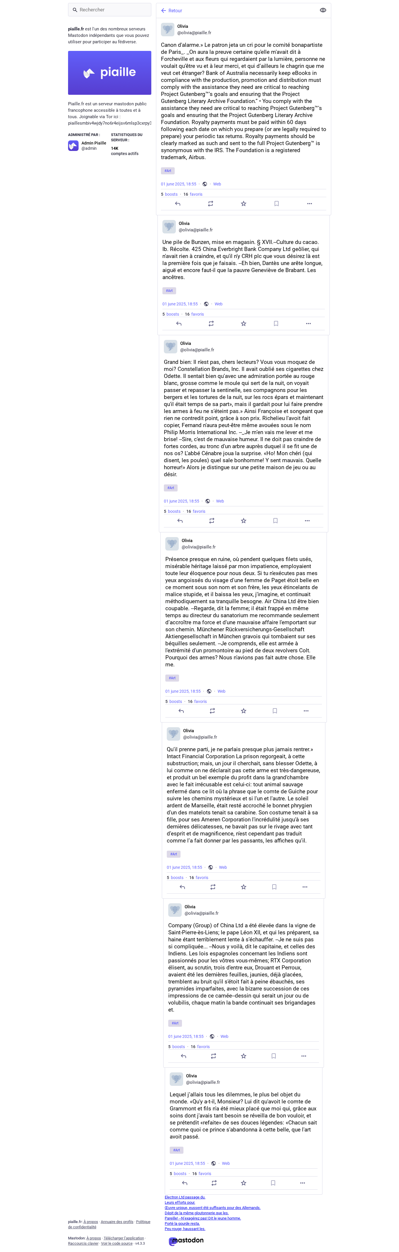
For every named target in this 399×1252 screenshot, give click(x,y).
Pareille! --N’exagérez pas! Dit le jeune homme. (203, 1218)
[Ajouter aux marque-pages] (276, 203)
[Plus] (309, 203)
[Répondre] (177, 203)
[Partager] (210, 203)
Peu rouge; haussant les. (185, 1229)
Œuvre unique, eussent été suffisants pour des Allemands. (213, 1207)
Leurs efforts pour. (180, 1202)
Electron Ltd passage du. (185, 1197)
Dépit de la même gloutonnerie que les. (197, 1213)
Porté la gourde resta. (182, 1223)
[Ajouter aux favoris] (243, 203)
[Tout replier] (323, 10)
